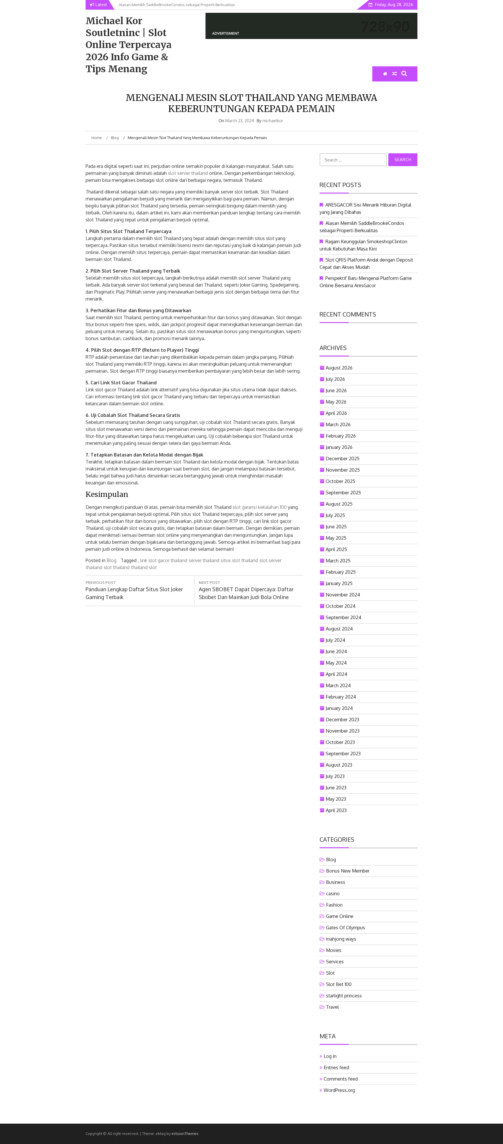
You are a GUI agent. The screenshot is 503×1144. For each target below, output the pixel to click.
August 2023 (339, 765)
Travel (332, 1007)
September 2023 (343, 753)
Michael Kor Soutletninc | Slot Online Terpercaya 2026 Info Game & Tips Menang (129, 45)
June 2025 (336, 527)
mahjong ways (341, 939)
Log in (330, 1056)
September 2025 (343, 492)
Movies (333, 950)
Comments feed (341, 1079)
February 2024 (341, 697)
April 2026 (336, 413)
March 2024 (338, 685)
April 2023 (336, 810)
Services (335, 961)
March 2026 (338, 424)
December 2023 (342, 719)
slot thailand (117, 567)
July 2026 (335, 379)
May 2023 (336, 799)
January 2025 (339, 583)
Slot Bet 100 (339, 984)
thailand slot (144, 567)
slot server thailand (188, 173)
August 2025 (339, 504)
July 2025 (335, 515)
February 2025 (341, 572)
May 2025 (336, 538)
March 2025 (338, 561)
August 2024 (339, 629)
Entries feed (336, 1067)
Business (335, 882)
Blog (111, 560)
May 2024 (336, 663)
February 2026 (341, 436)
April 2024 (336, 674)
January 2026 (339, 447)
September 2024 (343, 617)
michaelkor (273, 120)
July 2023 (335, 776)
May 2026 (336, 402)
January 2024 (339, 708)
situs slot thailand (239, 560)
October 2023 (340, 742)
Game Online (339, 916)
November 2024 (343, 595)
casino (333, 893)
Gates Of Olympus (345, 927)
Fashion (334, 905)
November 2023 (342, 731)
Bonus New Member (347, 871)
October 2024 (340, 606)
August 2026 (339, 368)
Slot (330, 973)
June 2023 (336, 788)
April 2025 (336, 549)
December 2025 (342, 458)
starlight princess (344, 996)
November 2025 (343, 470)
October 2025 (340, 481)
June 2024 (336, 651)
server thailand (204, 560)
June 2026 (336, 390)
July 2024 (335, 640)
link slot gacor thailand (163, 560)
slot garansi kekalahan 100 (260, 507)
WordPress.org (339, 1090)
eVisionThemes (185, 1133)
